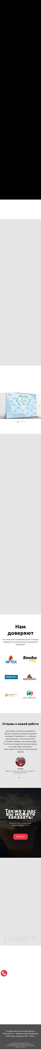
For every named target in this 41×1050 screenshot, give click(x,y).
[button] (8, 540)
